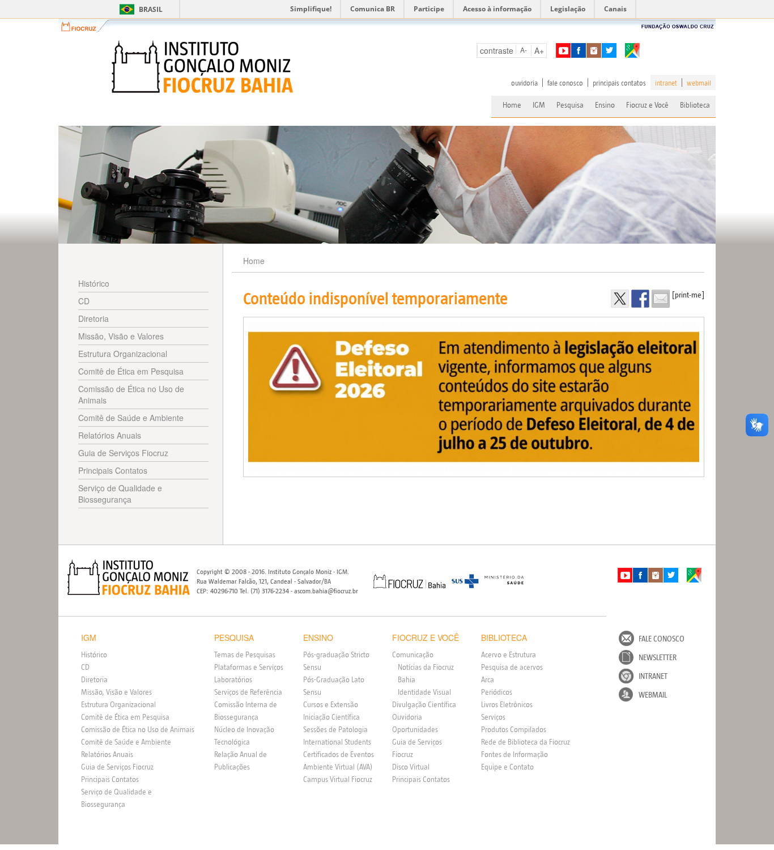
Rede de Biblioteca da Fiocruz (525, 741)
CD (84, 301)
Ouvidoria (407, 716)
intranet (666, 83)
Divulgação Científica (424, 704)
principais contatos (619, 83)
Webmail (653, 694)
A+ (539, 50)
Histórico (93, 283)
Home (512, 104)
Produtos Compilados (513, 729)
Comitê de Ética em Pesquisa (131, 371)
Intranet (653, 676)
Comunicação (412, 654)
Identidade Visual (424, 691)
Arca (487, 679)
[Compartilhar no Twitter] (620, 299)
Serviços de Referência (248, 691)
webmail (699, 83)
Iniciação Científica (331, 716)
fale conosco (565, 83)
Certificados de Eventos (338, 754)
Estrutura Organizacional (122, 353)
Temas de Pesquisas (244, 654)
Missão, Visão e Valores (121, 336)
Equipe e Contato (507, 766)
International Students (337, 741)
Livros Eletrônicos (507, 704)
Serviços (493, 716)
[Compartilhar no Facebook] (640, 299)
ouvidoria (524, 83)
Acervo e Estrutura (508, 654)
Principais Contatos (112, 470)
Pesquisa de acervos (512, 667)
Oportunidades (415, 729)
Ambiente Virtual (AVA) (338, 766)
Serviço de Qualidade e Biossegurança (120, 493)
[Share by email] (661, 299)
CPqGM (129, 577)
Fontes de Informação (514, 754)
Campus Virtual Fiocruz (337, 779)
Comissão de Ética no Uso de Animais (131, 394)
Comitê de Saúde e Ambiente (131, 417)
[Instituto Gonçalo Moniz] (201, 67)
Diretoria (93, 318)
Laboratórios (233, 679)
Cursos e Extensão (330, 704)
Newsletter (658, 657)
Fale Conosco (661, 638)
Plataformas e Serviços (248, 667)
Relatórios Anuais (109, 435)
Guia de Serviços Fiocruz (123, 452)
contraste (496, 50)
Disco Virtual (410, 766)
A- (523, 49)
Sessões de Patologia (335, 729)
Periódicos (496, 691)
